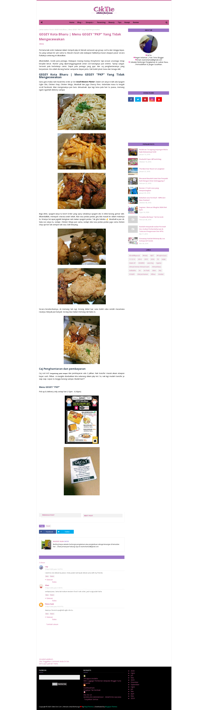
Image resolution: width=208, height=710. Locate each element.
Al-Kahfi (131, 274)
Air (140, 270)
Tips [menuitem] (119, 22)
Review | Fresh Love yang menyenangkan (149, 189)
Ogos (133, 673)
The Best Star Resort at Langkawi (151, 169)
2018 (152, 259)
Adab (164, 259)
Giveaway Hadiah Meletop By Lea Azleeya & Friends (152, 239)
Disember (135, 682)
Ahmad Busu (156, 267)
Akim (154, 270)
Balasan (50, 579)
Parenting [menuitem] (101, 22)
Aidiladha (132, 270)
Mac (133, 678)
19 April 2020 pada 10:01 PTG (54, 606)
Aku (160, 270)
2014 (139, 259)
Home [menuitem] (71, 22)
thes (47, 585)
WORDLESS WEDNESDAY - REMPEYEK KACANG (102, 697)
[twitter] (138, 99)
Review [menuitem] (136, 22)
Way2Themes (88, 707)
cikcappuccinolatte (91, 678)
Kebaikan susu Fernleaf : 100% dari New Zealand (152, 199)
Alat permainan (142, 274)
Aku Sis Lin (88, 695)
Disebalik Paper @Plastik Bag (150, 159)
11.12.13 (132, 259)
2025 (133, 680)
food (51, 30)
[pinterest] (145, 99)
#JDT (152, 256)
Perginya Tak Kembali (92, 690)
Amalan (160, 274)
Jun (132, 675)
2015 (146, 259)
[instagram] (152, 99)
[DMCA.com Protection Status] (59, 685)
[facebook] (131, 99)
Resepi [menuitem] (127, 22)
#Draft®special (134, 256)
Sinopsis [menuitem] (89, 22)
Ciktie (41, 44)
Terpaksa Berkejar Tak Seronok (151, 217)
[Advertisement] (148, 122)
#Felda (145, 256)
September (135, 684)
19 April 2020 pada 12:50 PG (53, 588)
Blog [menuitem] (79, 22)
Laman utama (43, 30)
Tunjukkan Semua (91, 699)
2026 (133, 671)
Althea (153, 274)
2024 (133, 698)
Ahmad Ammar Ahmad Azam (139, 267)
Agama (158, 263)
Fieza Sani (49, 604)
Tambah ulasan (52, 624)
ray (46, 566)
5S (158, 259)
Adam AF (132, 263)
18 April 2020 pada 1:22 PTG (54, 569)
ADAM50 (141, 263)
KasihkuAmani (89, 688)
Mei (132, 691)
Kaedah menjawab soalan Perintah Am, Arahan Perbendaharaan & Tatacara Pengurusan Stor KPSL (152, 229)
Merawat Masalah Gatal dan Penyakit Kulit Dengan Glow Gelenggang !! (153, 179)
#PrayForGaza (161, 256)
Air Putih (146, 270)
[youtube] (159, 99)
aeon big (150, 263)
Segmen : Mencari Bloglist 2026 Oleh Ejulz (153, 208)
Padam (52, 576)
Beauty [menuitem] (112, 22)
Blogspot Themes (111, 707)
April (133, 694)
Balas (47, 576)
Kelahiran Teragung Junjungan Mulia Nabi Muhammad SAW (153, 150)
